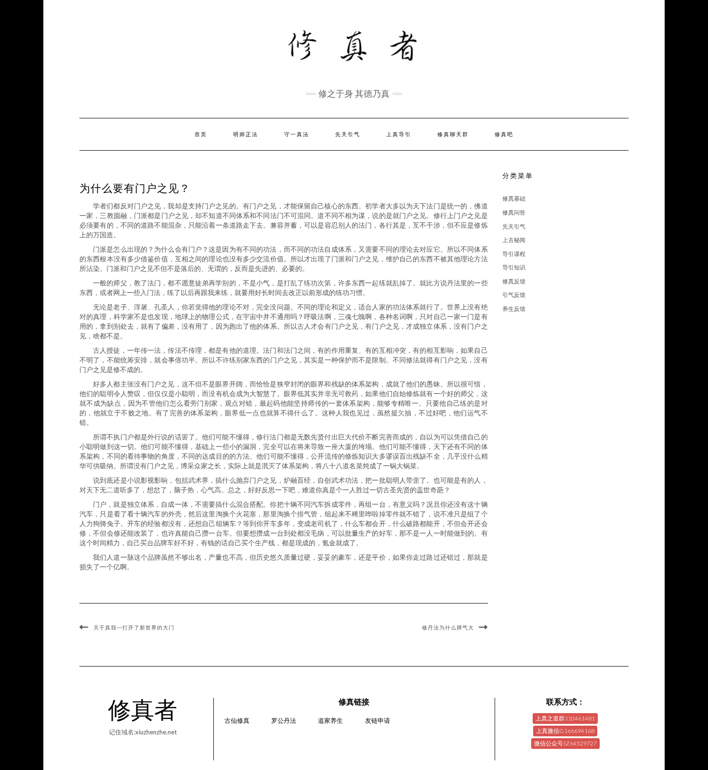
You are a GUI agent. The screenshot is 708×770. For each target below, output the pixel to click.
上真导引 (398, 134)
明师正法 (245, 134)
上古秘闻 (513, 240)
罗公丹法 (283, 720)
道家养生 (330, 720)
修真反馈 (513, 281)
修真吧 (504, 134)
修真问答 (513, 212)
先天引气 (347, 134)
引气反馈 (513, 294)
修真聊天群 (453, 134)
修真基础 (513, 198)
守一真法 (296, 134)
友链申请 (377, 720)
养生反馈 (513, 308)
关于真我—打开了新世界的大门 (133, 627)
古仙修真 (236, 720)
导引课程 (513, 253)
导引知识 (513, 267)
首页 (201, 134)
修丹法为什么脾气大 (448, 627)
